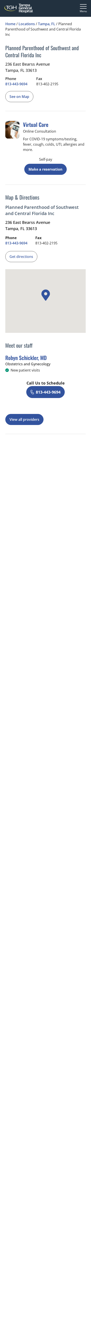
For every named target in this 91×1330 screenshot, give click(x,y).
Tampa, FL (46, 23)
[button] (45, 295)
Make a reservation (45, 169)
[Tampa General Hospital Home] (18, 8)
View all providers (24, 419)
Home (10, 23)
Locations (27, 23)
